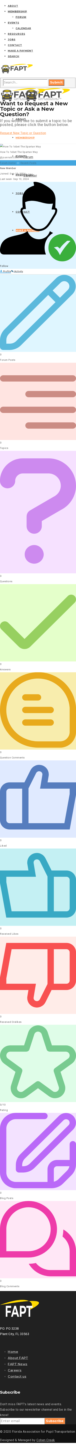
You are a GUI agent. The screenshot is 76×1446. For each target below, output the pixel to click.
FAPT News (17, 1364)
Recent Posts (28, 162)
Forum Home (8, 162)
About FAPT (18, 1358)
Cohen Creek (45, 1440)
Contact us (17, 1376)
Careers (15, 1370)
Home (13, 1352)
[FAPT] (17, 73)
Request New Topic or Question (23, 133)
